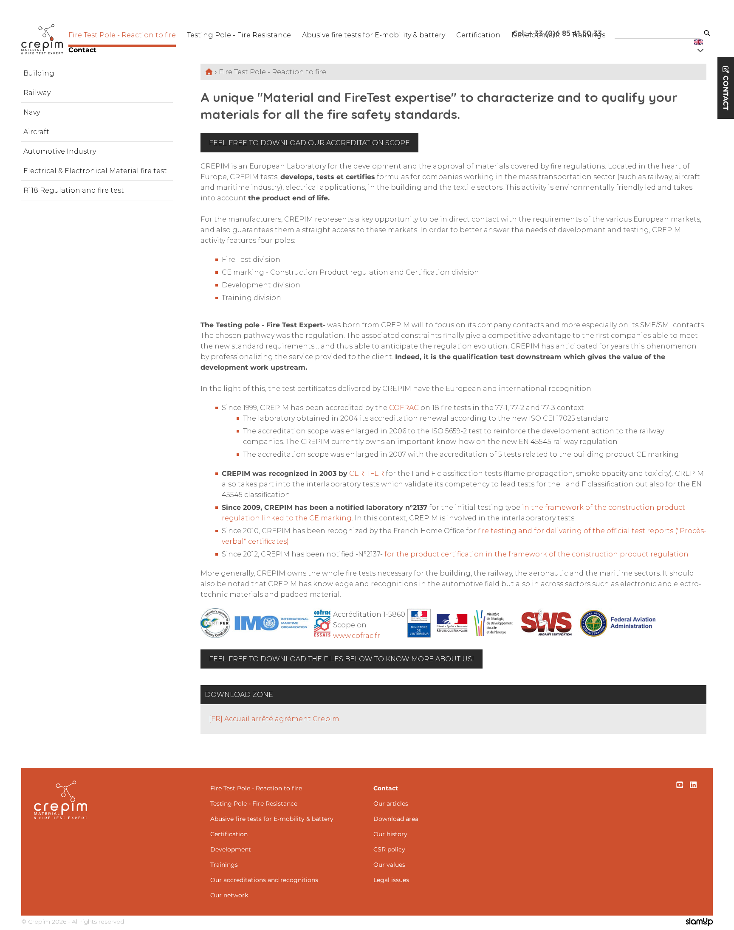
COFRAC (404, 408)
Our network (229, 895)
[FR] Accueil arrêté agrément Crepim (274, 719)
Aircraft (36, 132)
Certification (478, 35)
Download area (395, 819)
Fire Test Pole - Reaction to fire (122, 35)
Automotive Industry (59, 151)
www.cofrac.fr (356, 636)
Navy (31, 112)
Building (38, 73)
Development (230, 849)
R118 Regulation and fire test (73, 190)
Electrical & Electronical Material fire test (95, 171)
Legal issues (391, 880)
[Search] (707, 33)
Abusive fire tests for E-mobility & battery (373, 35)
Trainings (224, 864)
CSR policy (389, 849)
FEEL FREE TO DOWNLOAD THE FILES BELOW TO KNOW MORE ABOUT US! (341, 659)
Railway (37, 93)
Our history (390, 834)
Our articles (390, 803)
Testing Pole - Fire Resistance (239, 35)
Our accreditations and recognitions (264, 880)
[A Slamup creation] (699, 923)
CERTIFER (366, 473)
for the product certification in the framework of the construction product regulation (536, 554)
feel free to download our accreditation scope (309, 143)
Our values (389, 864)
